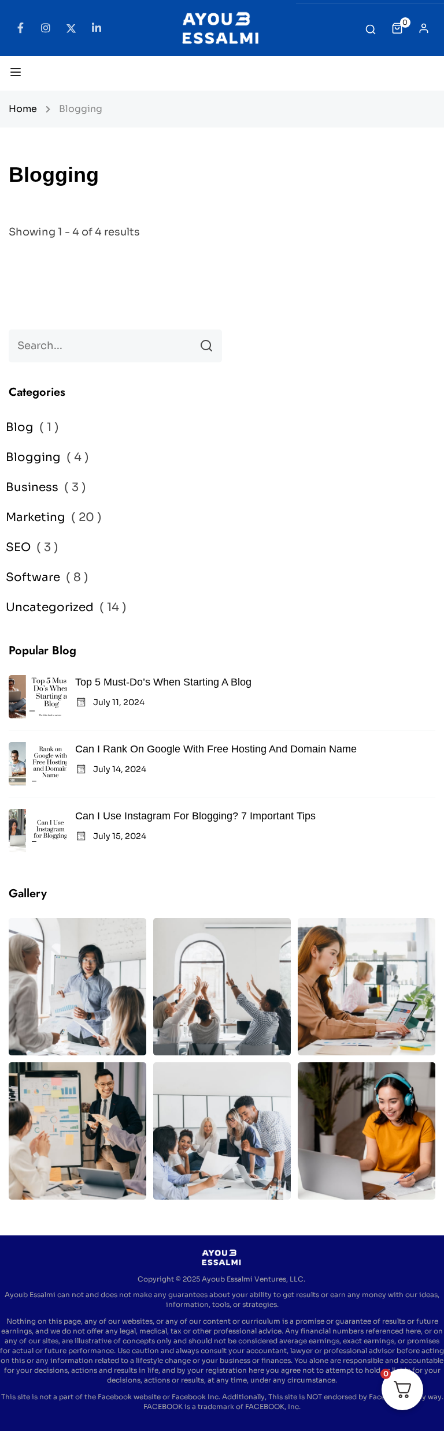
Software (33, 577)
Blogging (33, 457)
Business (32, 487)
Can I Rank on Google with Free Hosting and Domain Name (216, 749)
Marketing (35, 517)
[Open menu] (17, 74)
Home (23, 109)
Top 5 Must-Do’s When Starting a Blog (163, 682)
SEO (18, 547)
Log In (424, 31)
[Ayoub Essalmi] (221, 27)
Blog (20, 427)
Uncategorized (50, 607)
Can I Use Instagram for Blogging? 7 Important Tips (195, 816)
